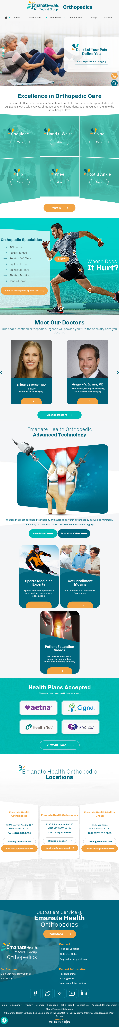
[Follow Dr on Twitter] (47, 993)
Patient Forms (67, 973)
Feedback (52, 1005)
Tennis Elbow (18, 281)
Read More (55, 934)
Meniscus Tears (19, 269)
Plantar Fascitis (19, 275)
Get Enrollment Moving (80, 582)
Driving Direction (17, 841)
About (16, 17)
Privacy (29, 1005)
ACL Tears (16, 247)
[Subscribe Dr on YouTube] (71, 993)
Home (6, 17)
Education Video (70, 533)
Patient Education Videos (59, 648)
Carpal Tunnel (18, 252)
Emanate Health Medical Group (100, 814)
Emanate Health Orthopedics (19, 814)
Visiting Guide (67, 978)
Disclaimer (16, 1005)
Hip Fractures (18, 264)
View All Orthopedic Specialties (22, 290)
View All (57, 207)
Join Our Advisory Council (16, 973)
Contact (108, 17)
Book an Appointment (18, 848)
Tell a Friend (67, 1005)
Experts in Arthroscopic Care (91, 61)
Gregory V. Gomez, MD (31, 388)
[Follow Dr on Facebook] (35, 993)
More (20, 142)
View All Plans (56, 745)
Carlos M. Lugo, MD (88, 388)
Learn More (39, 533)
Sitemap (40, 1005)
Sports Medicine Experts (39, 582)
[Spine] (74, 252)
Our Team (55, 17)
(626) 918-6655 (114, 76)
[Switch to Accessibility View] (4, 1020)
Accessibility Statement (104, 1005)
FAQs (94, 17)
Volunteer (6, 978)
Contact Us (83, 1005)
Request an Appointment (73, 959)
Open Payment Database (59, 1009)
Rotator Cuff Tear (20, 258)
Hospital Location (69, 948)
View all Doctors (57, 414)
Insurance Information (72, 983)
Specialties (35, 17)
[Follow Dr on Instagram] (59, 993)
